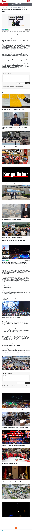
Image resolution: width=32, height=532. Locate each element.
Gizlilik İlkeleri (18, 525)
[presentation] (5, 4)
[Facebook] (2, 29)
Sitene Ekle (22, 525)
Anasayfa (8, 525)
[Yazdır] (8, 29)
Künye (12, 525)
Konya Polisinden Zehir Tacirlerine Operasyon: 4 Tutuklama (17, 4)
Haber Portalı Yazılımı (6, 530)
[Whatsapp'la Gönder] (7, 29)
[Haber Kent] (4, 1)
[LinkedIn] (5, 29)
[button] (26, 29)
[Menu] (27, 1)
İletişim (15, 525)
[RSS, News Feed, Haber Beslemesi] (16, 528)
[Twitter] (3, 29)
